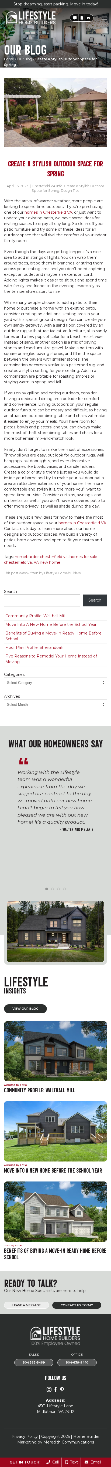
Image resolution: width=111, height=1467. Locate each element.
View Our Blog (25, 1009)
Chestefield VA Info (47, 186)
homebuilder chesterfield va (41, 556)
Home (9, 59)
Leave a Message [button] (26, 1305)
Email (94, 1462)
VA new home (47, 562)
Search (10, 591)
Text (73, 1462)
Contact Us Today (77, 1305)
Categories (14, 674)
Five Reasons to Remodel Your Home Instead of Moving (51, 659)
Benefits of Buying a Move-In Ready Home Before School (53, 636)
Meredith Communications (68, 1442)
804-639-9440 (77, 1362)
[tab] (46, 889)
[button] (75, 18)
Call (54, 1462)
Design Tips (70, 191)
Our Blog (24, 59)
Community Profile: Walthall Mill (35, 615)
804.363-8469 (34, 1362)
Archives (12, 696)
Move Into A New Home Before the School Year (50, 624)
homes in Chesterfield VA (48, 212)
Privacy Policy (25, 1436)
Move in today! (84, 4)
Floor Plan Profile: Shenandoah (34, 647)
